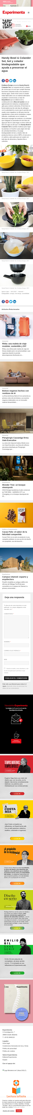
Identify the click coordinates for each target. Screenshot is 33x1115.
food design (18, 293)
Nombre (7, 641)
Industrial (20, 291)
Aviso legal (6, 1043)
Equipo (5, 1060)
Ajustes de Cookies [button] (8, 1111)
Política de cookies (9, 1051)
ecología (12, 293)
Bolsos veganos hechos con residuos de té (15, 392)
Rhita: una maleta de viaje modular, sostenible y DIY (14, 345)
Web (5, 659)
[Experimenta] (14, 12)
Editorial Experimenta (10, 1057)
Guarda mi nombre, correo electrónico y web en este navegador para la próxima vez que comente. (16, 670)
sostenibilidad (25, 293)
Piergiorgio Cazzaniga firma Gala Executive (15, 439)
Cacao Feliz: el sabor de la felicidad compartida (14, 533)
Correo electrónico (12, 650)
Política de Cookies (19, 1107)
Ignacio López (5, 291)
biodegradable (5, 293)
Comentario (9, 614)
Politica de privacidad (10, 1048)
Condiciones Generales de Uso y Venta (15, 1046)
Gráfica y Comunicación (9, 529)
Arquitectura (6, 482)
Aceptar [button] (19, 1110)
